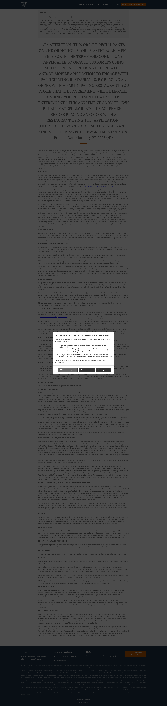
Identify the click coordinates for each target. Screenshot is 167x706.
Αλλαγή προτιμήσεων (67, 370)
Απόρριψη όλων (86, 370)
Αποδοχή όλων (103, 370)
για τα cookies (89, 360)
